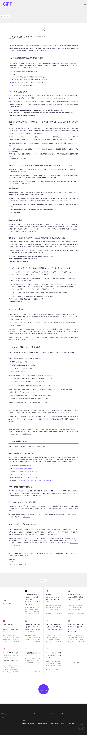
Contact (65, 714)
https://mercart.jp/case (24, 474)
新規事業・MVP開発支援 (28, 723)
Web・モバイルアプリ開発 (57, 723)
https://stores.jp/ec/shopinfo (25, 468)
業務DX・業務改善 (42, 723)
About (24, 714)
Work (33, 714)
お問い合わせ (26, 517)
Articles (43, 714)
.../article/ (43, 580)
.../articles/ (6, 16)
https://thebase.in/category (22, 465)
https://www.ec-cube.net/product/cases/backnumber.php (34, 480)
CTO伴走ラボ (71, 723)
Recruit (54, 714)
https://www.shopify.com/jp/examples (27, 471)
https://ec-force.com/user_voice (26, 477)
